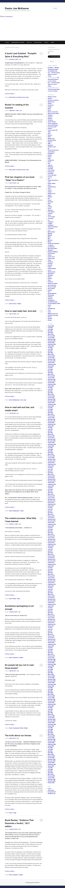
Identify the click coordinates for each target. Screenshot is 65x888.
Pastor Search (51, 253)
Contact (7, 42)
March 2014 (50, 574)
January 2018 (51, 497)
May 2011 (50, 631)
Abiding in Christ (52, 96)
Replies (19, 303)
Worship (50, 318)
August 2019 (51, 466)
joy (48, 220)
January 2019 (51, 477)
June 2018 (50, 489)
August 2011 (51, 626)
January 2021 (51, 437)
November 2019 (51, 461)
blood (49, 108)
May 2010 (50, 651)
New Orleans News (52, 248)
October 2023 (51, 382)
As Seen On (51, 105)
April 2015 (50, 552)
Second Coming (52, 285)
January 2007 (51, 717)
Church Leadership (52, 123)
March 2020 (50, 454)
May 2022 (50, 411)
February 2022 (51, 416)
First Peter (50, 168)
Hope (49, 205)
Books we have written (53, 113)
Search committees (52, 283)
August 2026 (51, 326)
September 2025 (52, 344)
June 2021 (50, 429)
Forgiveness (15, 657)
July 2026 (50, 327)
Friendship (50, 173)
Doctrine (50, 142)
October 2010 (51, 642)
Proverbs (50, 265)
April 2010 (50, 652)
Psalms (50, 266)
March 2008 (50, 694)
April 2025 (50, 352)
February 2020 (51, 456)
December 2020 (51, 439)
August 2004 (51, 766)
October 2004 (51, 762)
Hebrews (50, 196)
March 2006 (50, 734)
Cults (49, 133)
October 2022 (51, 402)
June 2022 (50, 409)
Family (49, 161)
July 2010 (50, 647)
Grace (49, 185)
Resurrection (51, 273)
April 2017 (50, 512)
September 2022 (52, 404)
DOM (49, 143)
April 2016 (50, 532)
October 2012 (51, 602)
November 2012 (51, 601)
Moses (49, 241)
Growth (49, 190)
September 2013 (52, 584)
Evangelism (15, 874)
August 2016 (51, 526)
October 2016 (51, 522)
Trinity (49, 305)
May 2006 (50, 731)
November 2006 (51, 721)
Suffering (50, 296)
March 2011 (50, 634)
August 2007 (51, 706)
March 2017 (50, 514)
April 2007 (50, 712)
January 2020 (51, 457)
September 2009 (52, 664)
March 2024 (50, 374)
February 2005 (51, 756)
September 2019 (52, 464)
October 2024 (51, 362)
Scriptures (50, 281)
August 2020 (51, 446)
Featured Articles (38, 42)
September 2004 (52, 764)
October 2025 (51, 342)
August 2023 (51, 386)
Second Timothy (52, 287)
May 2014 (50, 571)
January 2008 (51, 697)
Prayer (49, 260)
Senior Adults (51, 288)
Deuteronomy (51, 138)
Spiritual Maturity (52, 293)
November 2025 (51, 341)
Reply (21, 510)
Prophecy (50, 263)
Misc (49, 238)
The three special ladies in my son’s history (54, 74)
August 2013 (51, 586)
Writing (14, 598)
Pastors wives (51, 256)
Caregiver (50, 115)
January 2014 (51, 577)
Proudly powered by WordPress (32, 882)
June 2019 (50, 469)
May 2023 (50, 391)
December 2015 (51, 539)
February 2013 (51, 596)
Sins (49, 292)
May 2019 (50, 471)
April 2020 (50, 452)
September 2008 (52, 684)
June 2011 (50, 629)
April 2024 (50, 372)
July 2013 (50, 587)
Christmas (50, 120)
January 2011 (51, 637)
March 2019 (50, 474)
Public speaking (52, 268)
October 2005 (51, 742)
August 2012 (51, 606)
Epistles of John (52, 146)
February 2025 (51, 356)
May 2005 (50, 751)
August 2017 (51, 506)
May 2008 (50, 691)
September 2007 (52, 704)
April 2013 (50, 592)
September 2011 (52, 624)
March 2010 (50, 654)
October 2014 (51, 562)
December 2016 (51, 519)
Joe (20, 59)
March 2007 (50, 714)
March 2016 (50, 534)
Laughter (50, 223)
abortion (50, 98)
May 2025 (50, 351)
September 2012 (52, 604)
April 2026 (50, 332)
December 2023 (51, 379)
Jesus (49, 215)
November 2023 (51, 381)
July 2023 (50, 387)
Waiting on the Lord (53, 313)
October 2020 (51, 442)
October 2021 (51, 422)
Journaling (50, 218)
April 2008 (50, 692)
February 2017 (51, 516)
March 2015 (50, 554)
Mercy (49, 237)
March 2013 (50, 594)
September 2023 (52, 384)
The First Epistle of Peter (54, 303)
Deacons (50, 135)
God (49, 178)
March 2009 (50, 674)
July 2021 (50, 427)
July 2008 (50, 687)
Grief (49, 188)
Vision (49, 312)
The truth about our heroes (18, 735)
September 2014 (52, 564)
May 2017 (50, 511)
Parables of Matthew (53, 251)
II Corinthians (51, 211)
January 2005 (51, 757)
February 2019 (51, 476)
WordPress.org (51, 793)
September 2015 (52, 544)
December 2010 (51, 639)
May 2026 (50, 331)
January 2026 (51, 337)
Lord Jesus (50, 228)
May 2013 (50, 591)
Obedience (50, 250)
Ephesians (50, 145)
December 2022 (51, 399)
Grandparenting (52, 186)
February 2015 (51, 556)
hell (49, 198)
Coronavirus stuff (52, 127)
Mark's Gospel (51, 232)
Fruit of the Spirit (52, 175)
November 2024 (51, 361)
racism (49, 270)
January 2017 (51, 517)
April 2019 (50, 472)
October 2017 (51, 502)
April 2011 (50, 632)
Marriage (50, 233)
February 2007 (51, 716)
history (49, 200)
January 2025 (51, 357)
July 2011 (50, 627)
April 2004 (50, 772)
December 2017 (51, 499)
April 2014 (50, 572)
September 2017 (52, 504)
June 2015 (50, 549)
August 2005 (51, 746)
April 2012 (50, 612)
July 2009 (50, 667)
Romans (50, 278)
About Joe (29, 42)
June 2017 (50, 509)
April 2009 (50, 672)
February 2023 (51, 396)
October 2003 (51, 782)
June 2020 (50, 449)
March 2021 (50, 434)
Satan (49, 280)
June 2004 (50, 769)
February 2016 (51, 536)
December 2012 (51, 599)
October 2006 (51, 722)
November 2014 (51, 561)
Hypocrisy (50, 210)
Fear (49, 163)
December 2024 (51, 359)
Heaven (49, 195)
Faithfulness (51, 160)
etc (48, 148)
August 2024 (51, 366)
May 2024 (50, 371)
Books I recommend (17, 97)
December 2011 (51, 619)
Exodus (50, 155)
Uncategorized (16, 728)
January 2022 (51, 417)
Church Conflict (52, 121)
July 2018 (50, 487)
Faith (49, 158)
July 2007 (50, 707)
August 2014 (51, 566)
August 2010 (51, 646)
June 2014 (50, 569)
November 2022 (51, 401)
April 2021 (50, 432)
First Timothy (51, 170)
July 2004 (50, 767)
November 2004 (51, 761)
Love (49, 230)
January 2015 (51, 557)
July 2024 (50, 367)
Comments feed (52, 792)
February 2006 (51, 736)
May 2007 (50, 711)
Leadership (50, 225)
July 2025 (50, 347)
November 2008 (51, 681)
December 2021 (51, 419)
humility (50, 207)
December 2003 (51, 779)
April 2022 (50, 412)
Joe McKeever (51, 51)
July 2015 (50, 547)
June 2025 (50, 349)
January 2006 (51, 737)
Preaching (50, 262)
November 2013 (51, 581)
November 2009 (51, 661)
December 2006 (51, 719)
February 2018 (51, 496)
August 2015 (51, 546)
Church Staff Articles (53, 125)
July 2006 (50, 727)
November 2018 (51, 481)
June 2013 (50, 589)
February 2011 (51, 636)
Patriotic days (51, 258)
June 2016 (50, 529)
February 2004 (51, 776)
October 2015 (51, 542)
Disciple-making (52, 140)
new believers (51, 247)
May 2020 (50, 451)
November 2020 (51, 441)
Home (49, 203)
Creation (50, 128)
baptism (50, 106)
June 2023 (50, 389)
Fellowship (50, 167)
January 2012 (51, 617)
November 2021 (51, 421)
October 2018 (51, 482)
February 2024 (51, 376)
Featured (50, 165)
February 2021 (51, 436)
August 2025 (51, 346)
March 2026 (50, 334)
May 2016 (50, 531)
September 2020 (52, 444)
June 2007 (50, 709)
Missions (50, 240)
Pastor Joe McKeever (17, 8)
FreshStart (50, 67)
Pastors (14, 303)
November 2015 (51, 541)
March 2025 (50, 354)
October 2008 (51, 682)
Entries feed (51, 790)
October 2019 (51, 462)
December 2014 (51, 559)
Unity (49, 310)
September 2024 (52, 364)
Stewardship (51, 295)
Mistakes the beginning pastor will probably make (53, 69)
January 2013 (51, 597)
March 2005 (50, 754)
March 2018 (50, 494)
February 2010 (51, 656)
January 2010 (51, 657)
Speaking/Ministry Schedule (17, 42)
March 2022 (50, 414)
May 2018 (50, 491)
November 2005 (51, 741)
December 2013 (51, 579)
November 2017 (51, 501)
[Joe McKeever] (48, 53)
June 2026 (50, 329)
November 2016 (51, 521)
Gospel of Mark (51, 183)
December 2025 (51, 339)
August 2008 (51, 686)
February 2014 (51, 576)
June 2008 (50, 689)
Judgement (50, 222)
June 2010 (50, 649)
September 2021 (52, 424)
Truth (49, 306)
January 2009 (51, 677)
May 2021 (50, 431)
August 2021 (51, 426)
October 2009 (51, 662)
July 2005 (50, 747)
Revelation (50, 275)
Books (10, 97)
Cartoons (46, 42)
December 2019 (51, 459)
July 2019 (50, 467)
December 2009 (51, 659)
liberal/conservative (52, 226)
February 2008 (51, 696)
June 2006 (50, 729)
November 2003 (51, 781)
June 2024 (50, 369)
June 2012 (50, 609)
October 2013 (51, 582)
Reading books (16, 400)
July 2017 (50, 507)
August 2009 (51, 666)
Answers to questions (53, 100)
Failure (49, 156)
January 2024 (51, 377)
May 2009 (50, 671)
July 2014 (50, 567)
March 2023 (50, 394)
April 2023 (50, 392)
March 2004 (50, 774)
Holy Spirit (50, 201)
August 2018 (51, 486)
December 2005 (51, 739)
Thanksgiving (51, 300)
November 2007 (51, 701)
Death (49, 136)
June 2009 (50, 669)
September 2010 (52, 644)
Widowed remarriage (53, 315)
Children (50, 118)
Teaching (50, 298)
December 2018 (51, 479)
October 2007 (51, 702)
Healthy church (51, 193)
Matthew (50, 235)
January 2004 (51, 777)
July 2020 (50, 447)
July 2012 (50, 607)
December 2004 (51, 759)
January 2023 (51, 397)
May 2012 (50, 611)
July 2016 (50, 527)
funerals (50, 176)
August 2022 (51, 406)
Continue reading (10, 93)
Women (50, 317)
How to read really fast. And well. (21, 310)
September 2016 (52, 524)
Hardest (50, 192)
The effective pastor (52, 302)
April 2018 (50, 492)
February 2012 (51, 616)
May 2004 (50, 771)
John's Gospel (51, 216)
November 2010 (51, 641)
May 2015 (50, 551)
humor (49, 208)
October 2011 (51, 622)
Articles (50, 103)
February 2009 (51, 676)
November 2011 (51, 621)
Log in (49, 788)
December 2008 (51, 679)
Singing (50, 290)
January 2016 (51, 537)
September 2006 (52, 724)
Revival (49, 277)
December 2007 (51, 699)
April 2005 (50, 752)
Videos (52, 42)
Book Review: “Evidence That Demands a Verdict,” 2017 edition (19, 823)
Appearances (51, 101)
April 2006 (50, 732)
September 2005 (52, 744)
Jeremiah (50, 213)
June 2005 (50, 749)
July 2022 (50, 407)
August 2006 (51, 726)
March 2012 (50, 614)
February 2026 (51, 336)
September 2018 (52, 484)
